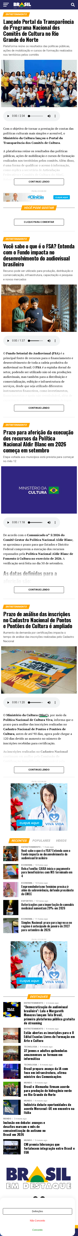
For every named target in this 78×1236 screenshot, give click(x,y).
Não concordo (37, 1220)
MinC (43, 715)
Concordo (37, 1230)
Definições (37, 1211)
